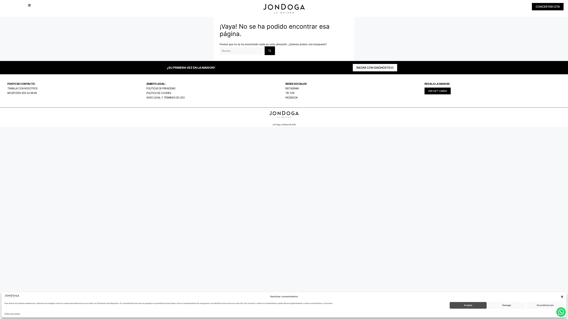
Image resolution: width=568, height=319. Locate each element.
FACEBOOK (291, 97)
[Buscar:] (242, 50)
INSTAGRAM (292, 88)
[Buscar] (270, 50)
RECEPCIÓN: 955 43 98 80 (22, 93)
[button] (562, 296)
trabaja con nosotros (22, 88)
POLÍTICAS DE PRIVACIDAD (160, 88)
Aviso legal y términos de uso (165, 97)
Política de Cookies (158, 93)
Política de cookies (12, 314)
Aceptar (468, 305)
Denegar (506, 305)
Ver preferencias (545, 305)
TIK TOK (290, 93)
